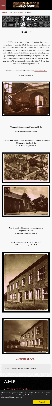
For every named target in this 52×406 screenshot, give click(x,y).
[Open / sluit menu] (3, 5)
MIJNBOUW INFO (17, 12)
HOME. (5, 12)
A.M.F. (29, 12)
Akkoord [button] (42, 402)
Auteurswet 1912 (41, 71)
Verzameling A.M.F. (26, 358)
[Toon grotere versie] (26, 99)
